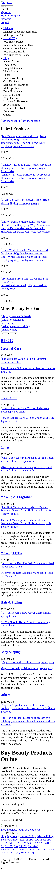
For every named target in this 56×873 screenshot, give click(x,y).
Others (5, 694)
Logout (5, 22)
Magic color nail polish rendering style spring (27, 668)
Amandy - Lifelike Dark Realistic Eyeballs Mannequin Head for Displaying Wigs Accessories (25, 178)
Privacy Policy (45, 836)
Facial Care (9, 398)
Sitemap (11, 829)
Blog (3, 829)
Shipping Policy (10, 836)
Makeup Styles (11, 553)
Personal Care (11, 348)
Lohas (5, 447)
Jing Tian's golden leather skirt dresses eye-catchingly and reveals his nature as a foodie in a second (28, 721)
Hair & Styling (11, 602)
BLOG (7, 340)
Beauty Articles (10, 839)
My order (6, 12)
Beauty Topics (9, 849)
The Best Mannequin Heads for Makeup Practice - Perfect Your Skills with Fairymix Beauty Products (26, 523)
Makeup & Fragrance (16, 497)
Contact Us (33, 829)
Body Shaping (11, 652)
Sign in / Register (11, 15)
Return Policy (28, 836)
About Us (21, 829)
